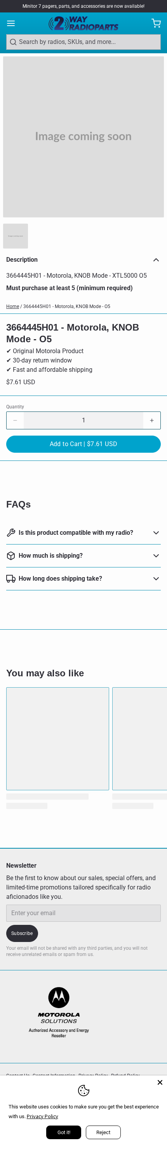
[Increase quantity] (151, 420)
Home (12, 306)
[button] (83, 444)
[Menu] (14, 23)
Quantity (15, 407)
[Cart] (153, 23)
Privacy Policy (42, 1116)
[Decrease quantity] (15, 420)
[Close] (160, 1082)
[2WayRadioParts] (83, 23)
